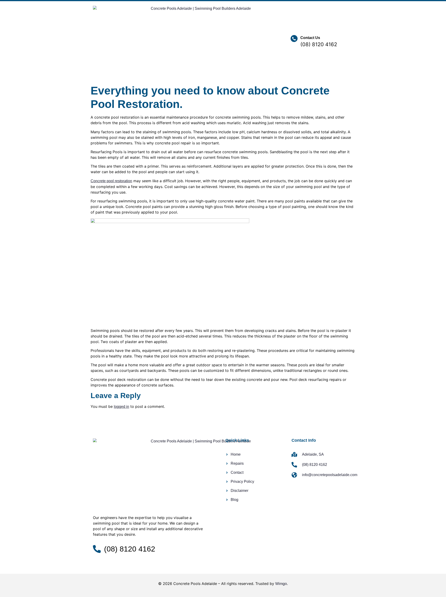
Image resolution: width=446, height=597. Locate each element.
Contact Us (310, 38)
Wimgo (281, 584)
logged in (121, 407)
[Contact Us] (294, 38)
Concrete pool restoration (111, 181)
